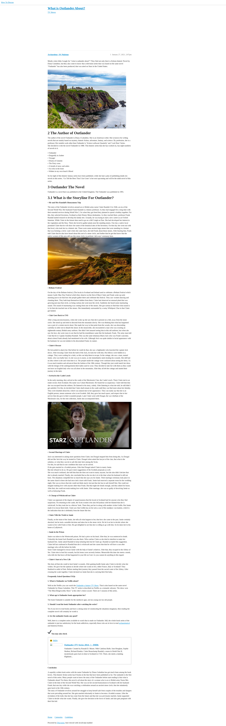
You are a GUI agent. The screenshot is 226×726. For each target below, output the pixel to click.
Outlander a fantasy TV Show (87, 585)
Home (50, 717)
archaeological (124, 623)
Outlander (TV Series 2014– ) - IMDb (81, 645)
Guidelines (69, 717)
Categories (59, 717)
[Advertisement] (118, 32)
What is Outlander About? (66, 8)
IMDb (55, 641)
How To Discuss (7, 2)
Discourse (61, 723)
